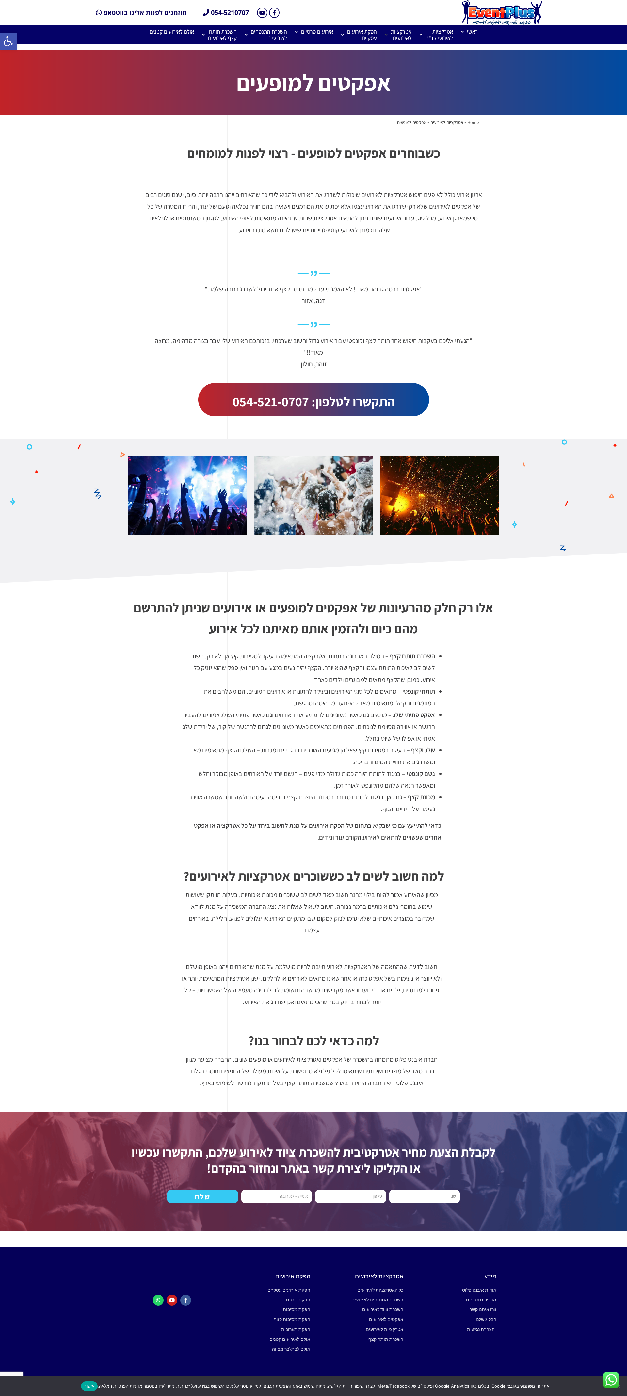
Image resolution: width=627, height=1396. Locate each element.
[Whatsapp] (158, 1300)
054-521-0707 (271, 401)
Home (473, 122)
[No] (619, 1386)
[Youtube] (262, 13)
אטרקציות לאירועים (446, 122)
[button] (8, 41)
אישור (89, 1385)
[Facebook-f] (274, 13)
